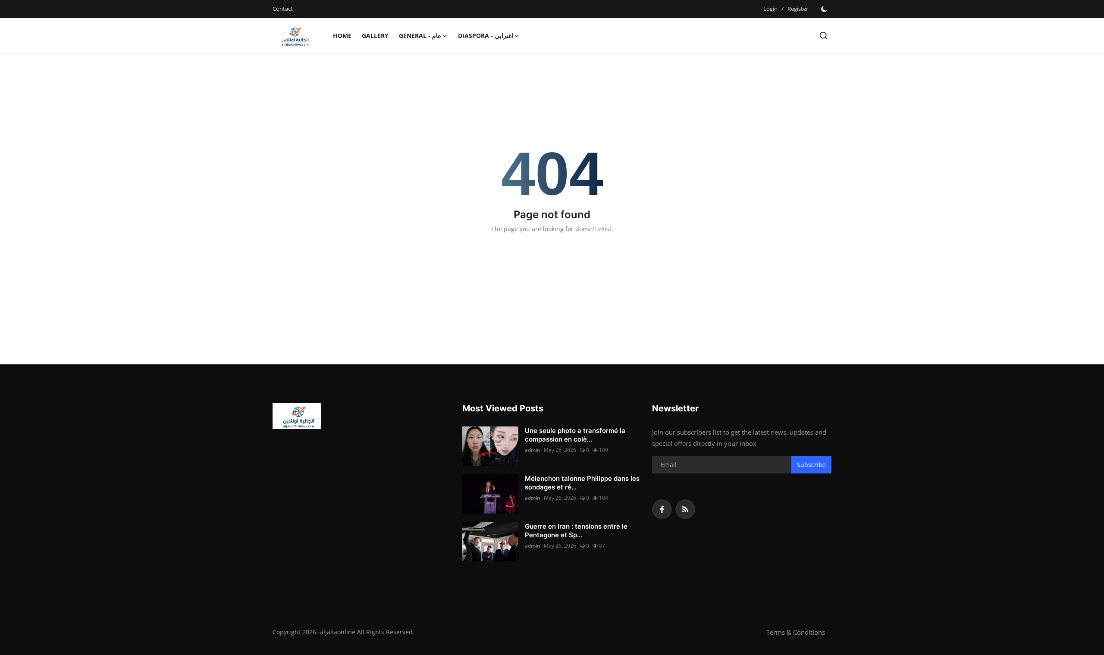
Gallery (375, 35)
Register (797, 9)
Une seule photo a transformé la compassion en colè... (575, 434)
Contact (283, 9)
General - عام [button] (420, 35)
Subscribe (811, 465)
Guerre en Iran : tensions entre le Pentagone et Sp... (576, 530)
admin (532, 450)
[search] (823, 36)
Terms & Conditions (795, 632)
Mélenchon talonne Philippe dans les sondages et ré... (582, 482)
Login (770, 9)
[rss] (685, 509)
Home (342, 35)
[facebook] (662, 509)
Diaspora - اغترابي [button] (485, 35)
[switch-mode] (824, 9)
